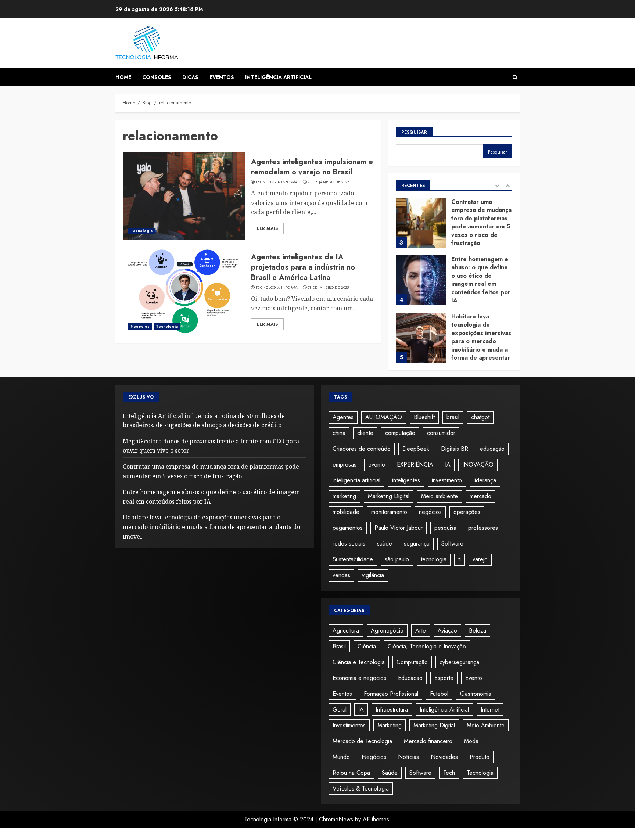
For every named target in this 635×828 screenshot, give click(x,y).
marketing (344, 496)
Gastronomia (475, 694)
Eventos (221, 77)
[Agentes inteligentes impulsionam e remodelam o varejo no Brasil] (184, 196)
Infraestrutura (392, 709)
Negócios (140, 326)
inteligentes (406, 480)
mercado (480, 496)
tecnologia (433, 559)
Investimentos (349, 725)
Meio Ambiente (486, 725)
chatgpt (480, 417)
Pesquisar (414, 132)
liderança (485, 480)
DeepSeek (415, 448)
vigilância (373, 575)
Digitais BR (454, 448)
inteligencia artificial (356, 480)
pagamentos (348, 527)
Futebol (439, 694)
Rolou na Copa (351, 772)
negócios (430, 512)
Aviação (447, 630)
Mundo (341, 757)
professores (483, 527)
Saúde (390, 772)
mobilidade (346, 512)
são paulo (397, 559)
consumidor (441, 433)
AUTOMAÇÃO (383, 417)
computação (400, 433)
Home (123, 77)
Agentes (343, 417)
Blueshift (424, 417)
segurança (417, 543)
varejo (480, 559)
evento (376, 464)
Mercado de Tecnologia (362, 741)
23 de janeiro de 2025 (328, 182)
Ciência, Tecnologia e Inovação (427, 646)
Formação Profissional (391, 694)
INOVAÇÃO (478, 464)
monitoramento (389, 512)
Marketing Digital (388, 496)
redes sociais (349, 543)
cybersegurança (459, 662)
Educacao (410, 678)
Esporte (443, 678)
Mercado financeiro (428, 741)
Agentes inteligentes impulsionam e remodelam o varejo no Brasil (312, 166)
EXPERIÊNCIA (415, 464)
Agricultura (346, 630)
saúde (384, 543)
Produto (479, 757)
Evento (473, 678)
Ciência (367, 646)
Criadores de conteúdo (362, 448)
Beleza (477, 630)
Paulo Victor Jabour (398, 527)
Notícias (408, 757)
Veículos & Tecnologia (361, 788)
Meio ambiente (439, 496)
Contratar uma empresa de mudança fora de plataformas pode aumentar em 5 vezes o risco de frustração (481, 222)
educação (492, 448)
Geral (340, 709)
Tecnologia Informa (277, 182)
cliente (365, 433)
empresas (344, 464)
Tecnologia (141, 231)
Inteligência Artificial (278, 77)
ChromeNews (336, 819)
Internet (490, 709)
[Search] (515, 77)
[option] (454, 226)
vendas (341, 575)
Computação (412, 662)
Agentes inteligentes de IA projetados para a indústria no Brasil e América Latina (303, 267)
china (339, 433)
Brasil (339, 646)
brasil (452, 417)
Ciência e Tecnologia (359, 662)
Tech (449, 772)
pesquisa (445, 527)
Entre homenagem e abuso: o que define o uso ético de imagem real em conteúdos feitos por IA (480, 280)
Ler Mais (267, 228)
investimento (447, 480)
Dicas (190, 77)
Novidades (444, 757)
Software (452, 543)
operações (466, 512)
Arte (420, 630)
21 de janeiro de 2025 (328, 287)
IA (448, 464)
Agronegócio (387, 630)
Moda (471, 741)
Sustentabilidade (353, 559)
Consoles (156, 77)
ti (459, 559)
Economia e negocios (359, 678)
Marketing (389, 725)
